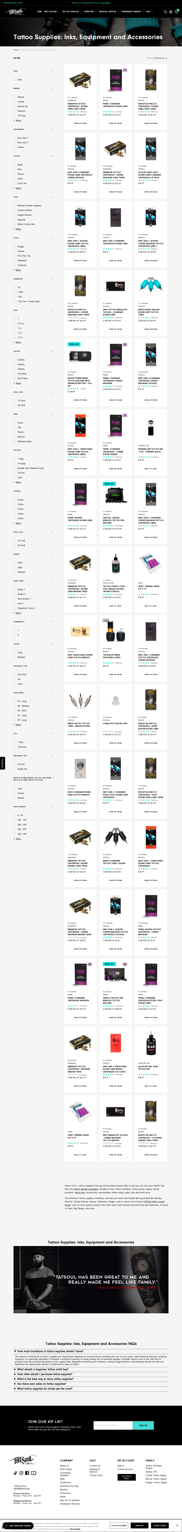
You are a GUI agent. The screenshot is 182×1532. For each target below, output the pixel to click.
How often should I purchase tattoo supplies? (44, 1374)
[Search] (165, 12)
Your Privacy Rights (126, 1477)
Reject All (139, 1525)
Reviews (64, 1490)
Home (16, 50)
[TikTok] (15, 1473)
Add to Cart (151, 469)
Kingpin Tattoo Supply (156, 1482)
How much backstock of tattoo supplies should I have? (50, 1351)
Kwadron (72, 100)
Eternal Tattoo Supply (156, 1479)
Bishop (141, 100)
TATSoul (71, 169)
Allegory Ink (144, 1063)
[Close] (177, 1525)
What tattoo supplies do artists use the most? (45, 1388)
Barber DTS (151, 1472)
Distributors (65, 1482)
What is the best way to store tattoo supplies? (45, 1379)
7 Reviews (83, 249)
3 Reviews (154, 112)
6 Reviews (154, 180)
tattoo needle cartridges (86, 1189)
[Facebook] (27, 1473)
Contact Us (95, 1466)
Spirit (140, 583)
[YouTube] (33, 1473)
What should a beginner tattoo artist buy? (43, 1369)
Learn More (105, 3)
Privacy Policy (96, 1475)
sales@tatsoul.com (22, 1489)
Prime (105, 100)
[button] (18, 1525)
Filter (17, 58)
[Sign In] (170, 12)
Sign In (121, 1466)
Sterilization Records (69, 1504)
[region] (91, 1525)
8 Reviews (118, 594)
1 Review (83, 389)
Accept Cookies (160, 1525)
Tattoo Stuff (108, 583)
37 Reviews (154, 457)
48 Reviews (154, 594)
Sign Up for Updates (70, 1500)
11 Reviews (84, 180)
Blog (62, 1479)
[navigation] (34, 454)
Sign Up (143, 1425)
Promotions (65, 1493)
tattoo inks (80, 1193)
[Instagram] (21, 1473)
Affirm (63, 1497)
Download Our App (69, 1486)
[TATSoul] (15, 11)
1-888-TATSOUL (20, 1486)
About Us (64, 1466)
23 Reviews (119, 526)
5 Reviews (154, 249)
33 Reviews (154, 1074)
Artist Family (66, 1469)
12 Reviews (119, 1006)
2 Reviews (83, 112)
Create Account (125, 1469)
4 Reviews (118, 112)
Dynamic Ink (143, 446)
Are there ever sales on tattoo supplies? (41, 1384)
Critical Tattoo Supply (156, 1475)
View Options (80, 123)
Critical (106, 514)
